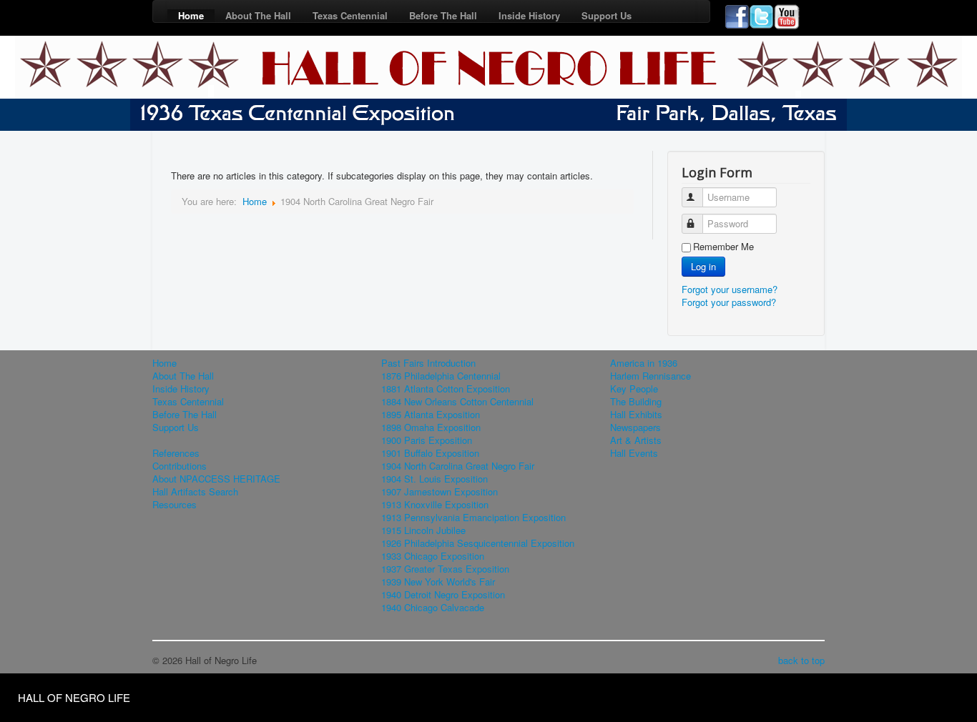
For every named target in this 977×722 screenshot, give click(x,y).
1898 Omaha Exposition (431, 427)
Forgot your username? (729, 289)
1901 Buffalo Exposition (430, 453)
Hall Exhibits (636, 414)
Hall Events (634, 453)
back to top (801, 660)
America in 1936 (643, 363)
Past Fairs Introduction (428, 363)
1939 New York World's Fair (438, 581)
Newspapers (635, 427)
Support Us (606, 15)
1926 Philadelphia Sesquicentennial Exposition (477, 543)
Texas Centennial (350, 15)
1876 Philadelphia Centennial (441, 376)
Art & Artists (636, 440)
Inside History (529, 15)
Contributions (179, 466)
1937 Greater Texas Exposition (445, 569)
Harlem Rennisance (650, 376)
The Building (636, 401)
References (176, 453)
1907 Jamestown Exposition (439, 491)
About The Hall (258, 15)
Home (191, 15)
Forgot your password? (729, 302)
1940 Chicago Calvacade (432, 607)
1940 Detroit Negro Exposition (443, 594)
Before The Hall (443, 15)
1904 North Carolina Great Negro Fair (457, 466)
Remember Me (723, 246)
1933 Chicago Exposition (432, 556)
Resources (174, 504)
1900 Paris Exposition (426, 440)
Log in (703, 266)
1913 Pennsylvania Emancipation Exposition (473, 517)
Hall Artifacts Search (195, 491)
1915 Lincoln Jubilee (423, 530)
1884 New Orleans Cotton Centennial (457, 401)
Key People (634, 388)
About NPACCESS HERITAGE (216, 479)
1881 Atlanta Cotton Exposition (445, 388)
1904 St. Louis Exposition (434, 479)
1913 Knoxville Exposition (434, 504)
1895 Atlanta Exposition (430, 414)
